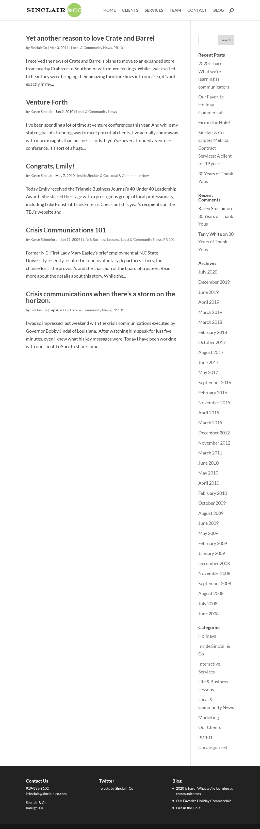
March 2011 (210, 452)
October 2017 (212, 342)
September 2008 (214, 583)
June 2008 (208, 613)
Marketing (208, 717)
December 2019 (214, 282)
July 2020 (207, 272)
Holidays (207, 636)
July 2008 (207, 603)
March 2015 (210, 422)
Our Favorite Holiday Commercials (211, 104)
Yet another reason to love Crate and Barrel (90, 38)
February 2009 (212, 543)
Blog (218, 10)
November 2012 (214, 443)
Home (109, 10)
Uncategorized (212, 747)
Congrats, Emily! (50, 166)
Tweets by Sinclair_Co (116, 788)
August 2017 (210, 352)
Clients (130, 10)
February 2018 (212, 332)
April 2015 (208, 412)
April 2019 (208, 302)
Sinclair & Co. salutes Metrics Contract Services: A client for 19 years (215, 148)
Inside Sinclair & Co (92, 175)
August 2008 (210, 593)
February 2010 (212, 493)
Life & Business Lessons (101, 239)
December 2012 (214, 432)
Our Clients (209, 727)
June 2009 (208, 523)
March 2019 (210, 312)
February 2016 (212, 392)
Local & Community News (91, 47)
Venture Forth (47, 102)
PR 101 (119, 47)
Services (154, 10)
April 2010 (208, 483)
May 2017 (208, 372)
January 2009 (211, 553)
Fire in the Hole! (214, 122)
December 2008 (214, 563)
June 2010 (208, 463)
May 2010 (208, 473)
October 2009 (212, 503)
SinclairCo (38, 47)
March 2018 (210, 322)
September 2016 (214, 382)
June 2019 (208, 292)
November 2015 (214, 402)
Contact (197, 10)
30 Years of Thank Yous (216, 241)
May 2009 (208, 533)
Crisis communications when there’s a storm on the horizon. (100, 297)
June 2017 (208, 362)
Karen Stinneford (44, 239)
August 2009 (210, 513)
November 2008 (214, 573)
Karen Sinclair (41, 111)
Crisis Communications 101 (66, 230)
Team (175, 10)
